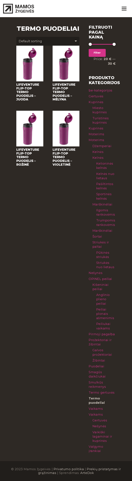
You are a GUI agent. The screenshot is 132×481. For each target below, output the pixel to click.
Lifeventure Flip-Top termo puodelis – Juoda (27, 92)
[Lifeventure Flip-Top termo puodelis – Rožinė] (29, 112)
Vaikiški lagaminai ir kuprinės (102, 436)
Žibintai (98, 360)
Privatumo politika (69, 469)
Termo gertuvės (102, 392)
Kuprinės (96, 102)
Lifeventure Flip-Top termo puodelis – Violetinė (64, 157)
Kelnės (97, 152)
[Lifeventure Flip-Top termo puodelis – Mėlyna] (66, 47)
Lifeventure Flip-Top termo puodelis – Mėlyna (64, 92)
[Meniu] (124, 8)
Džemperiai (101, 146)
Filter (97, 52)
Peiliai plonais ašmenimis (105, 314)
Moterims (96, 134)
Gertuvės (96, 96)
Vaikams (96, 409)
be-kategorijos (100, 90)
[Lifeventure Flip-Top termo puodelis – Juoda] (29, 47)
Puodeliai (96, 366)
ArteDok (87, 473)
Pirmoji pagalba (102, 334)
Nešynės (95, 273)
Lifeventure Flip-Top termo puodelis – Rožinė (27, 157)
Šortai (97, 236)
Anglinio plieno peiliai (103, 299)
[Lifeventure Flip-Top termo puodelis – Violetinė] (66, 112)
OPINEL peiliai (100, 279)
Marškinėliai (102, 204)
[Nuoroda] (18, 9)
